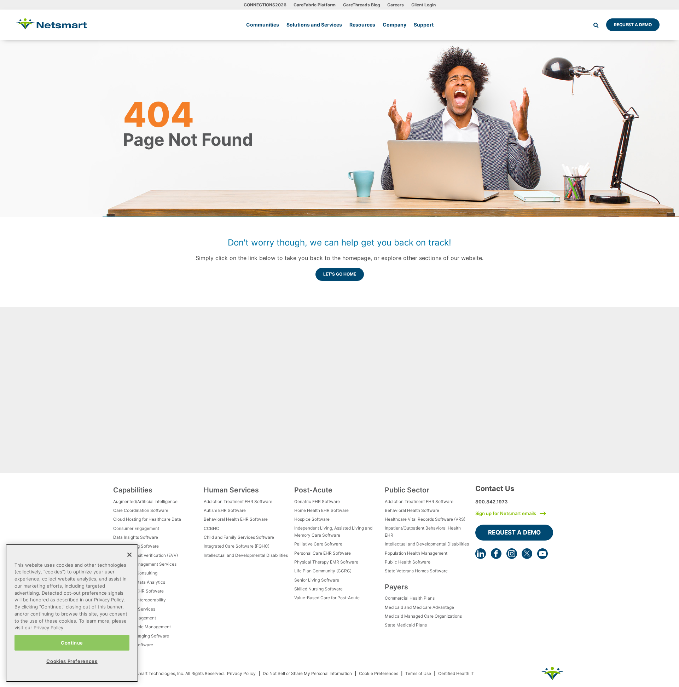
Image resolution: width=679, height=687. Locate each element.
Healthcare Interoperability (139, 599)
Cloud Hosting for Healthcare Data (147, 519)
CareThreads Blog (361, 4)
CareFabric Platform (315, 4)
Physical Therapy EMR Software (326, 562)
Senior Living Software (316, 580)
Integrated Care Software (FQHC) (236, 546)
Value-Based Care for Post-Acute (327, 597)
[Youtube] (542, 553)
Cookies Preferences (71, 661)
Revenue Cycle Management (142, 626)
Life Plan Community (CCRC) (323, 570)
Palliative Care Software (318, 544)
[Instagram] (511, 553)
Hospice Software (312, 519)
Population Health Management (416, 553)
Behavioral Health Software (412, 510)
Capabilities (132, 490)
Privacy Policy (241, 673)
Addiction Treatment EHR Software (238, 501)
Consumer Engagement (136, 528)
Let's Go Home (339, 274)
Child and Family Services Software (239, 537)
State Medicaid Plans (406, 625)
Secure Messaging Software (141, 636)
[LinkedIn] (480, 553)
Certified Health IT (456, 673)
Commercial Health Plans (410, 598)
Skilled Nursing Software (318, 588)
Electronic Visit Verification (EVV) (145, 555)
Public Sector (407, 490)
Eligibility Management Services (144, 564)
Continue (72, 642)
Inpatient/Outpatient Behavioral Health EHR (423, 531)
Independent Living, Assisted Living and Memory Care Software (333, 531)
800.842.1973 (491, 501)
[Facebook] (496, 553)
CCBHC (211, 528)
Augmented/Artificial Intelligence (145, 501)
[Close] (129, 554)
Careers (395, 4)
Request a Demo (633, 24)
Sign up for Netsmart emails (505, 513)
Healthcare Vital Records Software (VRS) (425, 519)
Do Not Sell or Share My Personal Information (307, 673)
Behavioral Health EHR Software (236, 519)
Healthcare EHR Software (138, 591)
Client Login (423, 4)
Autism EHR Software (225, 510)
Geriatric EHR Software (317, 501)
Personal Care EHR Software (322, 553)
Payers (396, 587)
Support (424, 25)
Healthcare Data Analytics (139, 582)
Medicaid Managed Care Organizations (423, 616)
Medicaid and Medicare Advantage (419, 607)
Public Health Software (407, 562)
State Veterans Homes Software (416, 570)
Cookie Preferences (378, 673)
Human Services (231, 490)
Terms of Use (418, 673)
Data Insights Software (135, 537)
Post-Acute (313, 490)
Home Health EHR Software (321, 510)
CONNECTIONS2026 (265, 4)
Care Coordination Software (140, 510)
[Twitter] (527, 553)
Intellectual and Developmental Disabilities (246, 555)
